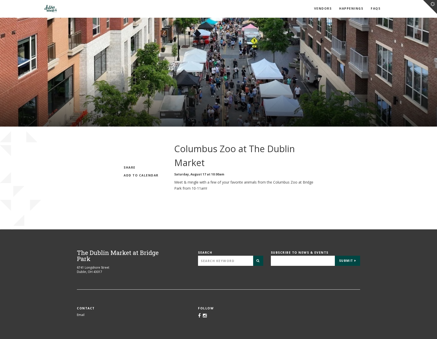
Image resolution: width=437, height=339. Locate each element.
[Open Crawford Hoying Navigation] (430, 7)
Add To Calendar (141, 175)
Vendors (323, 8)
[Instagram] (205, 315)
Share (130, 167)
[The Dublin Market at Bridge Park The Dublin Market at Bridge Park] (64, 9)
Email (80, 315)
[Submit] (258, 261)
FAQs (375, 8)
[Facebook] (199, 315)
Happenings (351, 8)
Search (205, 252)
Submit (346, 260)
